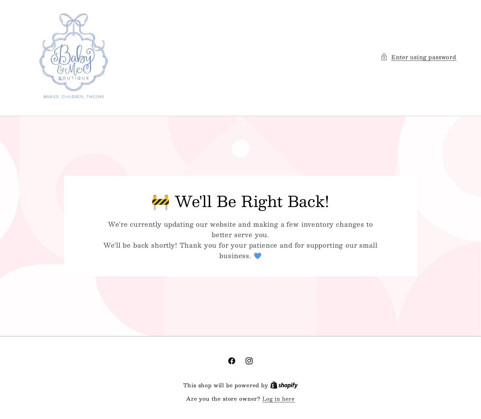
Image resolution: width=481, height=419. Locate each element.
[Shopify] (284, 385)
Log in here (278, 398)
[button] (418, 56)
